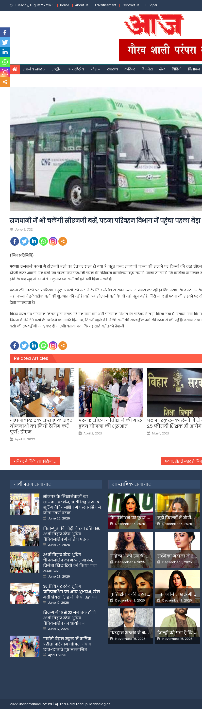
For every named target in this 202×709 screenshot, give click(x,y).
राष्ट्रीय (56, 69)
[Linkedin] (34, 241)
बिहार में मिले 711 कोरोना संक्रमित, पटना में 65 (38, 461)
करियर (129, 69)
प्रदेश (93, 69)
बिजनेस (147, 69)
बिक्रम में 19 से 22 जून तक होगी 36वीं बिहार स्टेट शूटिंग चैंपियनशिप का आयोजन (69, 618)
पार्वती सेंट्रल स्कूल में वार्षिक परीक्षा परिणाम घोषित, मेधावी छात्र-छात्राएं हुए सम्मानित (68, 644)
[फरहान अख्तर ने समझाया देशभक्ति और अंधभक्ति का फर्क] (130, 623)
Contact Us (130, 5)
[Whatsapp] (43, 241)
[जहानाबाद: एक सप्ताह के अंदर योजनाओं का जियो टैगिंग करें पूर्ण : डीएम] (42, 392)
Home (64, 5)
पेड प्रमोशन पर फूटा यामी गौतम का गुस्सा (147, 518)
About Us (81, 5)
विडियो (177, 69)
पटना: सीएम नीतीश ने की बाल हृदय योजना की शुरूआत (110, 423)
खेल (162, 69)
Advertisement (105, 5)
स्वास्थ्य (112, 69)
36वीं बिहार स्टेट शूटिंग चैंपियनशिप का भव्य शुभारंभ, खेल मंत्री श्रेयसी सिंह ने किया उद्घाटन (71, 592)
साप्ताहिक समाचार (131, 484)
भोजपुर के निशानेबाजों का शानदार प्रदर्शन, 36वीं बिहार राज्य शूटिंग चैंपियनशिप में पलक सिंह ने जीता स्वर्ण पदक (72, 505)
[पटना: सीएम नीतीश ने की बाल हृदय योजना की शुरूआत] (111, 392)
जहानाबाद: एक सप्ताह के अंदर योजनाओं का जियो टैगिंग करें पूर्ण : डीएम (41, 426)
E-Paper (151, 5)
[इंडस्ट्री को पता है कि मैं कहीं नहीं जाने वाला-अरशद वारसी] (177, 622)
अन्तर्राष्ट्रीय (76, 69)
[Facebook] (14, 241)
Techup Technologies (93, 704)
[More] (62, 241)
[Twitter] (24, 241)
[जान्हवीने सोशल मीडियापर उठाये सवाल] (177, 586)
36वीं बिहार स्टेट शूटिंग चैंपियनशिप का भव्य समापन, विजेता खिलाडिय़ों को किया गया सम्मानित (70, 563)
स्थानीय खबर (32, 69)
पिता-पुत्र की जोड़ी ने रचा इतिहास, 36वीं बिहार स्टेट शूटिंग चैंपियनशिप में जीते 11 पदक (71, 534)
